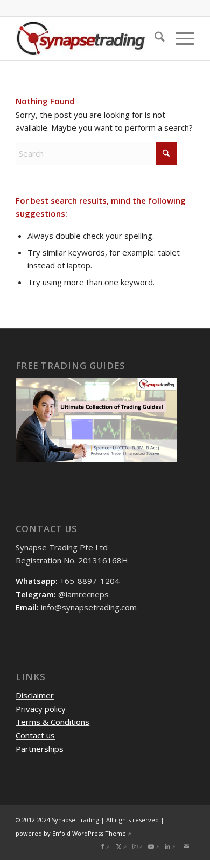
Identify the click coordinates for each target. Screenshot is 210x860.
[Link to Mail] (186, 846)
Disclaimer (35, 695)
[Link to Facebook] (105, 846)
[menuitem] (154, 38)
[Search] (154, 38)
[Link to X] (122, 846)
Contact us (35, 735)
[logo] (87, 38)
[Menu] (179, 38)
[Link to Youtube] (154, 846)
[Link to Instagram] (138, 846)
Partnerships (40, 748)
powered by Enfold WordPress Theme (71, 833)
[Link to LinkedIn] (170, 846)
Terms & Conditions (52, 721)
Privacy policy (41, 708)
